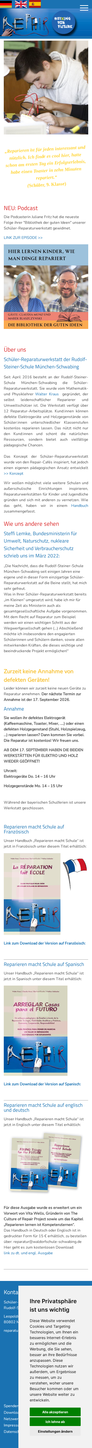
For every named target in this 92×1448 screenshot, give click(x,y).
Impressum (13, 1425)
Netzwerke (13, 1419)
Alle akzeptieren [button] (55, 1412)
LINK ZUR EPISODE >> (23, 237)
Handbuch (79, 505)
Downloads (13, 1412)
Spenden (11, 1406)
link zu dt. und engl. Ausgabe (28, 1253)
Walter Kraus (47, 394)
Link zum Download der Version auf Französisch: (45, 943)
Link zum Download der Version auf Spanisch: (42, 1084)
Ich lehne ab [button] (55, 1422)
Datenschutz (14, 1431)
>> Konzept (13, 473)
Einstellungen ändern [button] (55, 1431)
